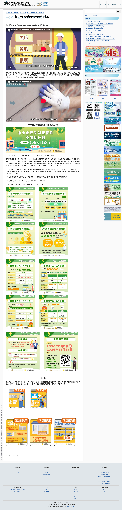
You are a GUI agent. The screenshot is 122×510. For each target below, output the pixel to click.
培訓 (101, 4)
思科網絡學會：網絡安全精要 (93, 21)
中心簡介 (75, 489)
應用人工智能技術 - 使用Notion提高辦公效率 (97, 41)
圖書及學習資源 (46, 474)
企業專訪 (46, 494)
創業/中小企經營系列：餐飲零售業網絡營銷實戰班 (99, 36)
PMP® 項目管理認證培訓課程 (93, 30)
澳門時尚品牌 (17, 494)
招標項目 (104, 494)
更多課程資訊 (89, 43)
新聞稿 (75, 498)
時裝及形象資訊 (17, 491)
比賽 (105, 4)
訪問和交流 (75, 491)
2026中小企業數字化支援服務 (105, 479)
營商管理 (17, 472)
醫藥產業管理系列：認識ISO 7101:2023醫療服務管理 (99, 24)
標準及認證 (17, 470)
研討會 (109, 4)
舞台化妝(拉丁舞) (90, 32)
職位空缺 (104, 489)
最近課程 (87, 18)
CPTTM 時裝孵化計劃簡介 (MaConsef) (17, 489)
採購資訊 (104, 491)
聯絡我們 (75, 496)
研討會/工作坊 (46, 489)
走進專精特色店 (104, 474)
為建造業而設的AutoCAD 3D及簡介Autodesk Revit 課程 (100, 39)
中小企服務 (104, 470)
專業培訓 (46, 470)
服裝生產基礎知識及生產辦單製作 (94, 28)
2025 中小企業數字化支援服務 (104, 481)
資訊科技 (75, 470)
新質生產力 (46, 491)
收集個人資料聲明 (70, 506)
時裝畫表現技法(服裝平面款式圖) (94, 34)
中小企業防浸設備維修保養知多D (104, 476)
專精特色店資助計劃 (105, 472)
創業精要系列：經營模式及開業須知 (95, 26)
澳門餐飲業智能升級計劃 (105, 483)
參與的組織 (75, 494)
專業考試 (46, 472)
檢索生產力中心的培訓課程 (91, 15)
